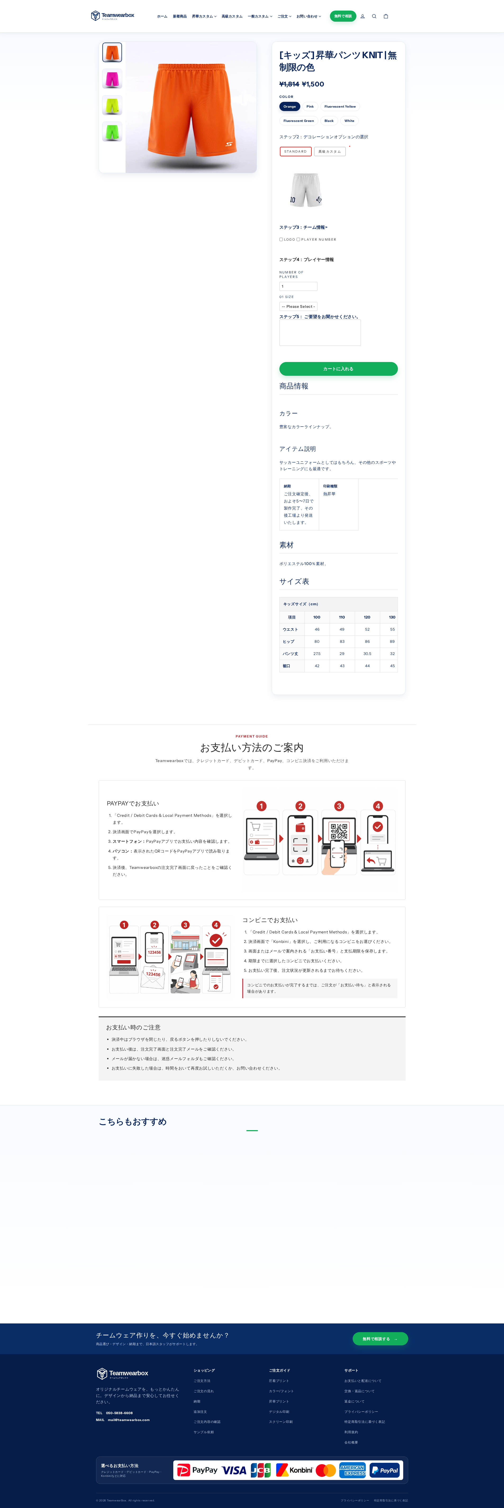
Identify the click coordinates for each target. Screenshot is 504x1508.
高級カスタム (232, 16)
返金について (354, 1401)
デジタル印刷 (279, 1412)
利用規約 (351, 1432)
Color (286, 97)
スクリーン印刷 (281, 1422)
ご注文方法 (202, 1381)
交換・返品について (359, 1391)
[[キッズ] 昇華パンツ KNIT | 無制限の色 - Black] (142, 1275)
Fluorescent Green (299, 121)
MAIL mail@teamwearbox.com (123, 1420)
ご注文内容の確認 (207, 1422)
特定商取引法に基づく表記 (364, 1422)
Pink (310, 106)
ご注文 (283, 16)
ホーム (162, 16)
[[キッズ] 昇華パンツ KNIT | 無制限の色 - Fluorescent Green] (134, 1275)
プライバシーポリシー (361, 1412)
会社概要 (351, 1442)
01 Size (286, 297)
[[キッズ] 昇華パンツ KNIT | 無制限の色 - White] (151, 1275)
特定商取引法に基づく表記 (391, 1500)
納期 (197, 1401)
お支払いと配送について (363, 1381)
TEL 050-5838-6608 (114, 1413)
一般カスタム (258, 16)
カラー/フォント (281, 1391)
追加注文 (200, 1412)
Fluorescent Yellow (340, 106)
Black (329, 121)
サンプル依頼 (204, 1432)
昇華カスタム (203, 16)
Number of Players (291, 274)
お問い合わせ (307, 16)
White (349, 121)
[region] (338, 634)
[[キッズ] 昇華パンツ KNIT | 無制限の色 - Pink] (117, 1275)
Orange (290, 106)
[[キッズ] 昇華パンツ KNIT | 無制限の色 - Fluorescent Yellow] (125, 1275)
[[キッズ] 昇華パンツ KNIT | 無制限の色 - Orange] (108, 1275)
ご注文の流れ (204, 1391)
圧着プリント (279, 1381)
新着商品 (180, 16)
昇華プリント (279, 1401)
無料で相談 (343, 16)
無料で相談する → (380, 1338)
